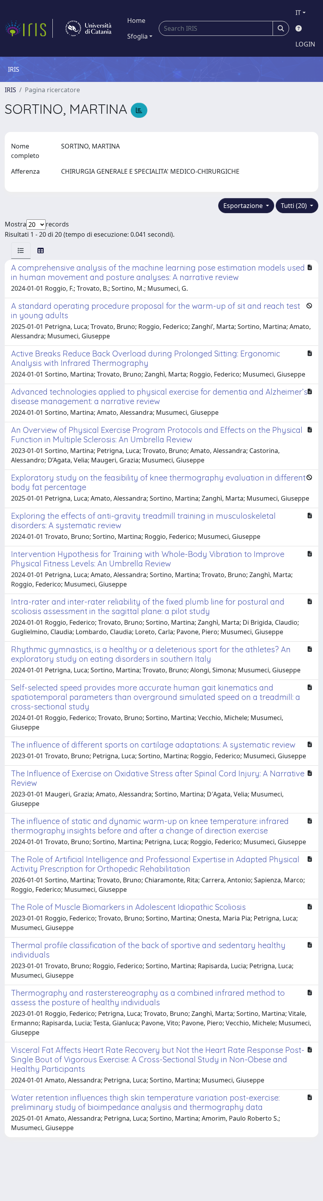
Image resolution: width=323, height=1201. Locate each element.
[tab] (21, 250)
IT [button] (298, 12)
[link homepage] (29, 28)
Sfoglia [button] (137, 36)
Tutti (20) (294, 205)
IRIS (10, 89)
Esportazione (243, 205)
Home (136, 20)
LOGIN (305, 44)
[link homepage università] (88, 28)
